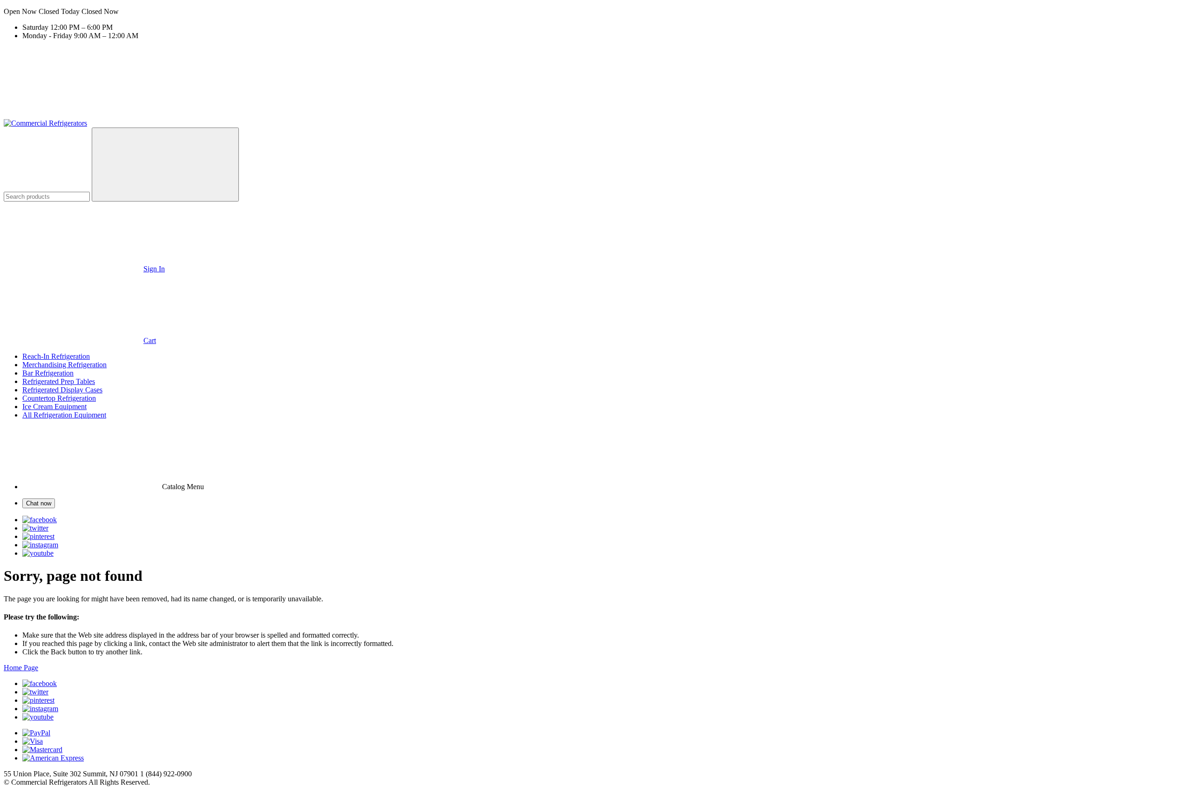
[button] (596, 11)
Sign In (154, 269)
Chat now (38, 503)
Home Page (21, 668)
